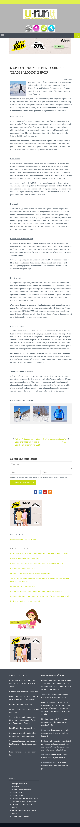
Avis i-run (15, 787)
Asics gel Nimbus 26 (19, 784)
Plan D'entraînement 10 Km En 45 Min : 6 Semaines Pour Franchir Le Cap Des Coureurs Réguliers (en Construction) (55, 705)
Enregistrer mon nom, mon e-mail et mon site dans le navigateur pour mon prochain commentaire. (39, 477)
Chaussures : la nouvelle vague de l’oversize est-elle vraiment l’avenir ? (55, 733)
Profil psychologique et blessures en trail (25, 601)
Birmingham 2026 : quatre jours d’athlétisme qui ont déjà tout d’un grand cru (38, 563)
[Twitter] (40, 492)
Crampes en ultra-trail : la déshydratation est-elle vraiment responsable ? (37, 591)
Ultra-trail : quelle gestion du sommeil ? (24, 558)
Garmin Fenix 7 (17, 793)
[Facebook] (35, 492)
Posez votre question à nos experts (23, 539)
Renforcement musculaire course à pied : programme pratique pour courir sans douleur (56, 683)
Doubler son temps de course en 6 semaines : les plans (54, 766)
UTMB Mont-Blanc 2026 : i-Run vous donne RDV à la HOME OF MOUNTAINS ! (39, 553)
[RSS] (50, 492)
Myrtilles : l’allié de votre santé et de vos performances (30, 573)
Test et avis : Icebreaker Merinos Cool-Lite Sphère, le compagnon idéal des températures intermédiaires (23, 720)
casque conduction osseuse (22, 790)
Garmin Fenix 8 (17, 796)
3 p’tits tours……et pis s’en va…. (55, 440)
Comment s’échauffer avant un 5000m (24, 568)
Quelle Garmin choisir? (20, 816)
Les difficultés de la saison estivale (23, 586)
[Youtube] (45, 492)
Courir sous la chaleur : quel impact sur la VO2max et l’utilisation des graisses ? (39, 596)
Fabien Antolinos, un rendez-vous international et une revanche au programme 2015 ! (28, 443)
